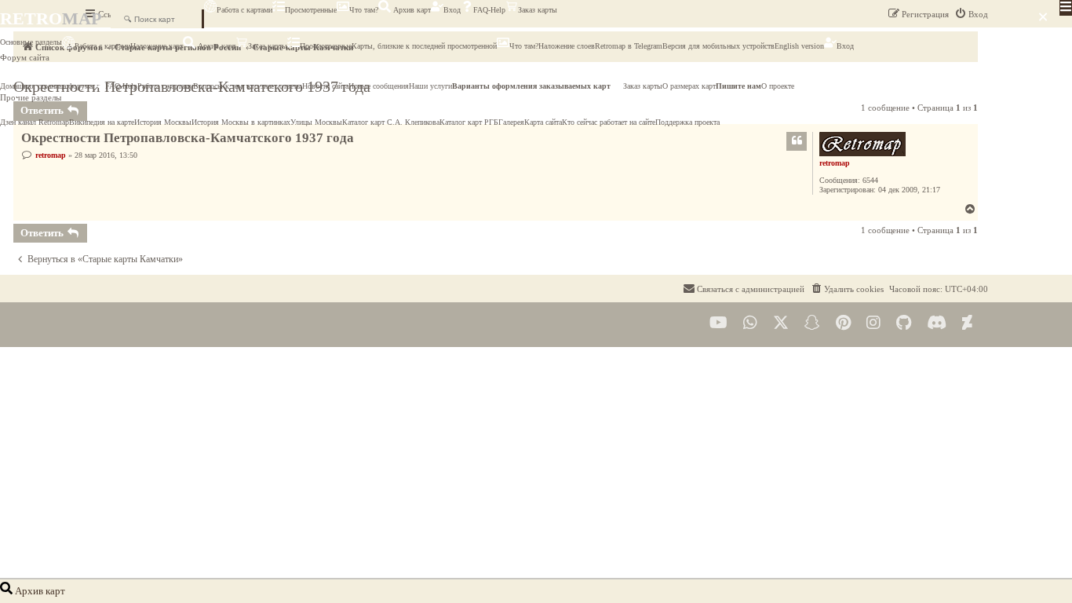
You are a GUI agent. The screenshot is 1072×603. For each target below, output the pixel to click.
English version (799, 46)
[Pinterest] (843, 323)
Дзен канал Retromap (34, 122)
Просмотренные (311, 9)
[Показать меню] (1065, 8)
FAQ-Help (489, 9)
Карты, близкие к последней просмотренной (424, 46)
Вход (452, 9)
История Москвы (162, 122)
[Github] (903, 323)
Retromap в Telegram (628, 46)
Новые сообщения (378, 86)
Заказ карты (537, 9)
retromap (834, 163)
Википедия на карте (101, 122)
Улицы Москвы (316, 122)
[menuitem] (847, 289)
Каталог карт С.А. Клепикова (390, 122)
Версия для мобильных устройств (718, 46)
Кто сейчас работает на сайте (608, 122)
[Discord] (936, 323)
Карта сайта (543, 122)
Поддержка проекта (687, 122)
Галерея (511, 122)
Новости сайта (325, 86)
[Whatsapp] (750, 323)
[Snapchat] (812, 323)
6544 (870, 180)
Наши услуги (430, 86)
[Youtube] (718, 323)
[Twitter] (781, 323)
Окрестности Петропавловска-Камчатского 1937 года (187, 137)
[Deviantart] (967, 323)
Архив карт (411, 9)
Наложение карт (156, 46)
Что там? (363, 9)
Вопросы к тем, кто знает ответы (247, 86)
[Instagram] (873, 323)
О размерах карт (689, 86)
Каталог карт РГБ (468, 122)
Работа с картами (244, 9)
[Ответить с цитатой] (796, 141)
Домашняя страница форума (46, 86)
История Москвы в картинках (240, 122)
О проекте (777, 86)
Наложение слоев (566, 46)
